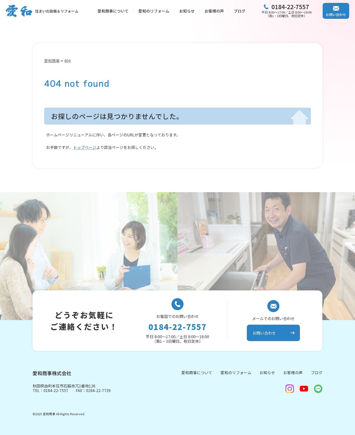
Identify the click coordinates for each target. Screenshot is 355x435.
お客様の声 (214, 11)
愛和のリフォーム (153, 11)
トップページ (84, 147)
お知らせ (187, 11)
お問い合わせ (336, 14)
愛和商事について (113, 11)
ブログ (239, 11)
